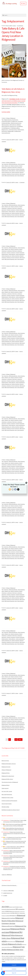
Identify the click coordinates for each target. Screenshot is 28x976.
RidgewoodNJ (11, 131)
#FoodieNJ (20, 121)
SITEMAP (5, 895)
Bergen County (12, 907)
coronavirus (21, 909)
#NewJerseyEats (5, 124)
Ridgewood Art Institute (8, 918)
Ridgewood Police (6, 773)
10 (16, 739)
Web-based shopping (9, 175)
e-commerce (9, 167)
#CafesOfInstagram (6, 121)
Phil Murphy (12, 915)
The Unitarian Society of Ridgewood (10, 782)
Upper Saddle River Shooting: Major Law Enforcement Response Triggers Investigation (13, 829)
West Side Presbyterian (7, 794)
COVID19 (7, 911)
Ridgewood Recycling (11, 941)
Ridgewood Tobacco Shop (7, 797)
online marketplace (20, 170)
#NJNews (19, 124)
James (14, 25)
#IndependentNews (6, 123)
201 (3, 907)
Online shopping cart (6, 172)
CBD (16, 909)
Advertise (6, 164)
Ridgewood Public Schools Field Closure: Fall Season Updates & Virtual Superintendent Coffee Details (14, 843)
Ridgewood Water (5, 785)
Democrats (12, 911)
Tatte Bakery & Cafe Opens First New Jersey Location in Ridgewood (13, 34)
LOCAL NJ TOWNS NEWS (8, 890)
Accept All (14, 965)
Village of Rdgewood (10, 118)
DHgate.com (7, 165)
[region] (14, 963)
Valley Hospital (5, 788)
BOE (14, 909)
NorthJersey (4, 131)
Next (20, 739)
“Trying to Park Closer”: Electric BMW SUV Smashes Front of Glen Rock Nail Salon (14, 821)
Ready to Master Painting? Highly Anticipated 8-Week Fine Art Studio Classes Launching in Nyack (13, 852)
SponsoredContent (6, 133)
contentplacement (12, 129)
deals (3, 165)
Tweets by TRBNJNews (7, 874)
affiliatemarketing (13, 164)
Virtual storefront (15, 174)
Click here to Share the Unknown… (9, 885)
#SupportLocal (12, 126)
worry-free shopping (19, 175)
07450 (6, 907)
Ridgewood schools (15, 944)
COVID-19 (3, 911)
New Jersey (15, 913)
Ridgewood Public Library (7, 779)
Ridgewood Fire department (8, 776)
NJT (18, 913)
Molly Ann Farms (5, 760)
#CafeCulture (15, 119)
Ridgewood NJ (15, 932)
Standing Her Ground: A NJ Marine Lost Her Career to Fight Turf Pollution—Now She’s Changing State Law (14, 868)
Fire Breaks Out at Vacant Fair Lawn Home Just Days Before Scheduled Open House (14, 838)
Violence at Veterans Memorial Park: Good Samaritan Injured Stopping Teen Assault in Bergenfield (14, 863)
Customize (14, 969)
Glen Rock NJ (17, 911)
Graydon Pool (22, 911)
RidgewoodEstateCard (8, 926)
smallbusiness (17, 131)
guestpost (4, 169)
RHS (16, 915)
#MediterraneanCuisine (16, 123)
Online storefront (16, 172)
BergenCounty (5, 129)
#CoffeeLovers (14, 121)
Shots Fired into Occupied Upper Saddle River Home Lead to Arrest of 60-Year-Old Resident (14, 825)
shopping (8, 174)
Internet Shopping (20, 169)
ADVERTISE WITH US (7, 893)
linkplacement (20, 129)
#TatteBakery (20, 126)
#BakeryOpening (7, 119)
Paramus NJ (4, 915)
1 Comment (21, 182)
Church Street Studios (7, 803)
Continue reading (6, 112)
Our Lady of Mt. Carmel (7, 791)
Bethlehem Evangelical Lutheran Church (11, 810)
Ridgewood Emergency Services (9, 763)
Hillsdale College (5, 806)
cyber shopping (21, 164)
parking (7, 915)
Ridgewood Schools (6, 766)
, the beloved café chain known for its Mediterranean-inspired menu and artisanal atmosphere (14, 100)
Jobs (11, 913)
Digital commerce (15, 165)
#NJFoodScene (12, 124)
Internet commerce (11, 169)
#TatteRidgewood (6, 128)
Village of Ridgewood (6, 770)
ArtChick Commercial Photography (9, 800)
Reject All (14, 973)
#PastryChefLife (5, 126)
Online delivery (12, 170)
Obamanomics (22, 913)
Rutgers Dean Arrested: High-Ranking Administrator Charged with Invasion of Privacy (14, 833)
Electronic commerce (17, 167)
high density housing (6, 913)
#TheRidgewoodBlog (14, 128)
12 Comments (20, 25)
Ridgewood (21, 915)
